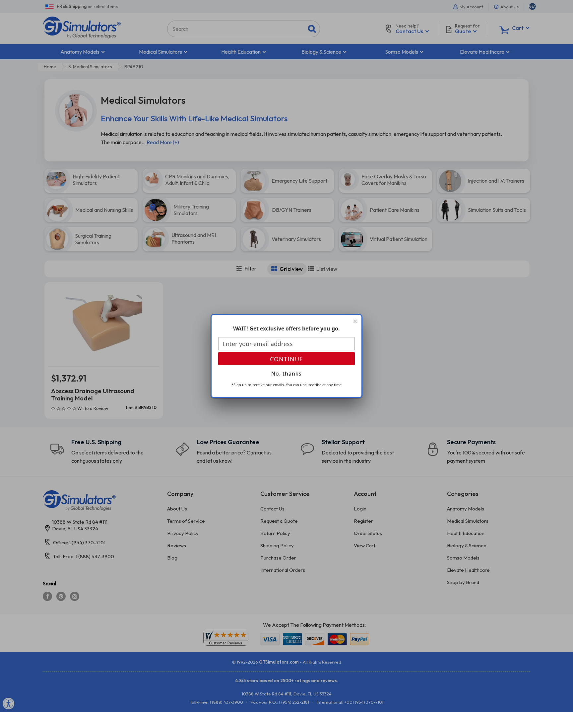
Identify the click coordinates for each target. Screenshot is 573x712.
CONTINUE (286, 359)
